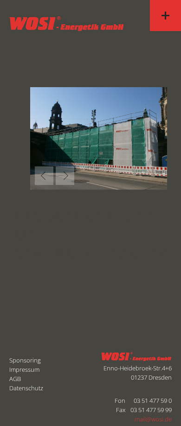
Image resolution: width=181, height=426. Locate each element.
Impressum (24, 369)
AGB (15, 379)
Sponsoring (25, 360)
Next (65, 175)
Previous (44, 175)
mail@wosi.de (153, 419)
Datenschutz (26, 388)
